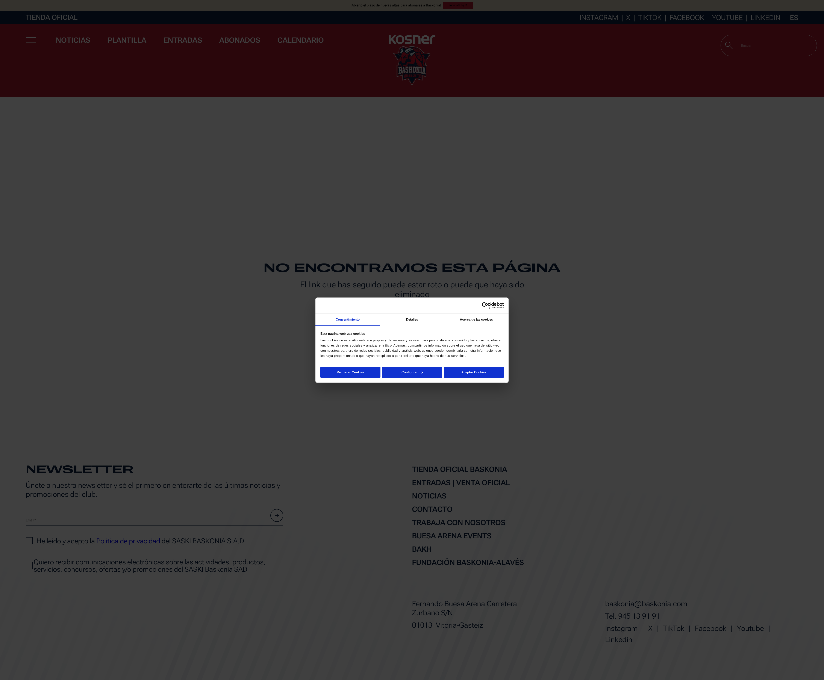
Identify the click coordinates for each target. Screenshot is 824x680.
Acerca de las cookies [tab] (476, 319)
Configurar (409, 372)
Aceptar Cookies (473, 372)
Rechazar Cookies (350, 372)
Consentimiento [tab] (348, 319)
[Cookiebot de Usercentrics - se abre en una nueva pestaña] (485, 305)
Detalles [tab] (412, 319)
